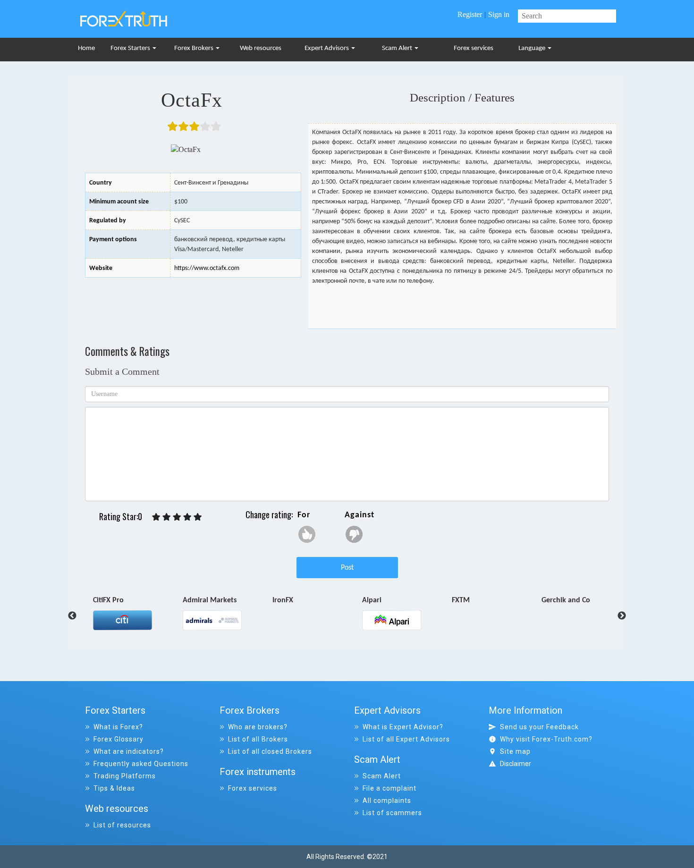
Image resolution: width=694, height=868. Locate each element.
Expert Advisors (327, 48)
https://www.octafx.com (206, 268)
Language (532, 48)
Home (86, 48)
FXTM (371, 601)
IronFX (193, 601)
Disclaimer (515, 763)
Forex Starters (131, 48)
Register (469, 14)
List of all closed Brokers (270, 751)
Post (347, 568)
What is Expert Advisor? (403, 727)
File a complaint (389, 788)
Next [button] (621, 616)
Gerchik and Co (476, 601)
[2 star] (166, 517)
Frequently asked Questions (140, 763)
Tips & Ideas (114, 788)
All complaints (387, 800)
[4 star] (187, 517)
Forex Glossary (118, 739)
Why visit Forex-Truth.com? (546, 739)
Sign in (498, 14)
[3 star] (177, 517)
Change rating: (269, 514)
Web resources (260, 48)
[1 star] (156, 517)
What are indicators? (128, 751)
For (303, 515)
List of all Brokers (258, 739)
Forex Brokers (194, 48)
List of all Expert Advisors (406, 739)
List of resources (122, 825)
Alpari (282, 601)
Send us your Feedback (539, 727)
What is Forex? (118, 727)
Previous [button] (72, 616)
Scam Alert (398, 48)
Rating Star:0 (120, 516)
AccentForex (561, 601)
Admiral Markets (120, 601)
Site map (515, 751)
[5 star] (198, 517)
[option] (138, 612)
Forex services (473, 48)
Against (359, 515)
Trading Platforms (124, 776)
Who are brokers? (258, 727)
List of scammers (392, 813)
